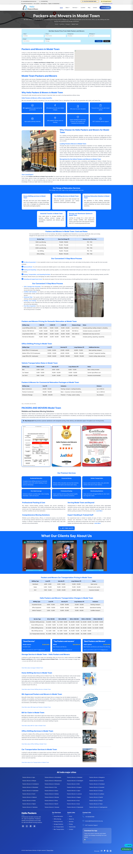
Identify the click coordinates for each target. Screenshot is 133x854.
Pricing (71, 824)
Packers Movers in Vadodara (29, 807)
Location (83, 7)
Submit (99, 41)
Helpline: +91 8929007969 (53, 3)
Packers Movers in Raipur (96, 800)
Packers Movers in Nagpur (74, 797)
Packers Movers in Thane (96, 804)
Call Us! (129, 846)
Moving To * (92, 33)
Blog (89, 7)
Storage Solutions (58, 824)
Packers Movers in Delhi (73, 784)
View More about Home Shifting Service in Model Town (36, 689)
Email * (25, 39)
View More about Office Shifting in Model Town (34, 744)
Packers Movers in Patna (51, 800)
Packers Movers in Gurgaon (74, 787)
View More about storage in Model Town (32, 668)
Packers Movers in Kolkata (52, 794)
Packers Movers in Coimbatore (30, 784)
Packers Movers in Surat (73, 804)
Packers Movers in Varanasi (52, 807)
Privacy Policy (50, 850)
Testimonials (72, 826)
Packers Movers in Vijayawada (75, 807)
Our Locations (36, 3)
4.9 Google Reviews (107, 1)
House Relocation (58, 816)
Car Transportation (59, 826)
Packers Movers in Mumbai (52, 797)
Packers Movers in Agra (28, 777)
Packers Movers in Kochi (28, 794)
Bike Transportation (59, 829)
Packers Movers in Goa (51, 787)
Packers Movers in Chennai (96, 780)
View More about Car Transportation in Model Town (35, 762)
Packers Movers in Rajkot (29, 804)
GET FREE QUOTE (67, 528)
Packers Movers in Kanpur (96, 790)
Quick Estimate (44, 3)
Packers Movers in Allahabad (74, 777)
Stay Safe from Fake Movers (26, 3)
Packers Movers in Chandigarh (75, 780)
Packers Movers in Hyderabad (30, 790)
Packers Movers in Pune (73, 800)
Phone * (47, 33)
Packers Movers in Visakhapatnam (98, 807)
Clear (107, 41)
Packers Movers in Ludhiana (96, 794)
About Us (71, 819)
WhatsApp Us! (127, 849)
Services (71, 821)
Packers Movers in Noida (29, 800)
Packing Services (58, 821)
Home (61, 7)
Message (48, 39)
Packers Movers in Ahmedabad (53, 777)
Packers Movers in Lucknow (74, 794)
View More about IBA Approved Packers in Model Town (36, 707)
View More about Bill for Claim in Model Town (34, 725)
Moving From (70, 33)
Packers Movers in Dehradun (52, 784)
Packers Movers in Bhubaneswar (53, 780)
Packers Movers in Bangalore (97, 777)
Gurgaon (68, 24)
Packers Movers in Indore (51, 790)
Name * (25, 33)
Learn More (99, 511)
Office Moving (57, 819)
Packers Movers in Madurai (29, 797)
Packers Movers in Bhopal (29, 780)
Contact (95, 7)
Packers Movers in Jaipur (73, 790)
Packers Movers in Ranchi (51, 804)
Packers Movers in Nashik (96, 797)
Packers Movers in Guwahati (96, 787)
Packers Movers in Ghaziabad (30, 787)
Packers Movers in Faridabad (97, 784)
